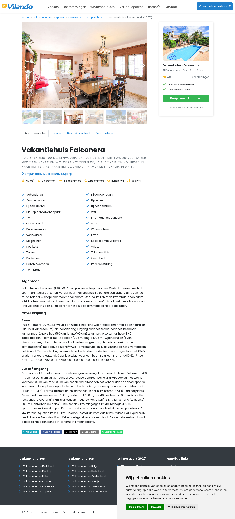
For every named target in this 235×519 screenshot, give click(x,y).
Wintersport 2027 (103, 7)
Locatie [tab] (56, 133)
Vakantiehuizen (42, 17)
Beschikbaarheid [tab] (78, 133)
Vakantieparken (131, 7)
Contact (171, 7)
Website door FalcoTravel (78, 512)
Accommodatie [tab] (35, 133)
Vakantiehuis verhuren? (215, 6)
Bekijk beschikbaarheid (186, 98)
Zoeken (53, 7)
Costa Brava (75, 17)
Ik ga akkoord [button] (136, 506)
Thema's (154, 7)
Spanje (60, 17)
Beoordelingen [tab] (105, 133)
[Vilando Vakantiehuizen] (17, 6)
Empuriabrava (95, 17)
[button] (143, 66)
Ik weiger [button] (156, 506)
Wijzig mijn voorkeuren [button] (181, 506)
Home (25, 17)
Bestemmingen (74, 7)
